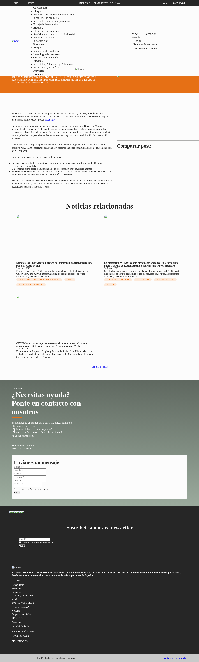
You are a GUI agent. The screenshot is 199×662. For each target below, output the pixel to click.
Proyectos (38, 70)
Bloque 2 (38, 27)
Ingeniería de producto (46, 17)
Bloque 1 (38, 11)
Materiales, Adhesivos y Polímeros (53, 64)
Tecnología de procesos (46, 54)
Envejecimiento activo (45, 24)
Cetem (15, 3)
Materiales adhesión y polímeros (51, 21)
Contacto (180, 3)
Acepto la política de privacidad (32, 489)
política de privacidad (42, 542)
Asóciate (137, 37)
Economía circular (43, 37)
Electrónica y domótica (46, 31)
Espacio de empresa (145, 44)
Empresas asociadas (145, 48)
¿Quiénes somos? (20, 607)
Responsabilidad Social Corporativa (53, 14)
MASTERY (51, 119)
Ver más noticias (100, 366)
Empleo (31, 3)
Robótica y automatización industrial (54, 34)
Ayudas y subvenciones (23, 595)
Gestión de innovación (46, 57)
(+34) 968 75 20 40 (21, 448)
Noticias (38, 74)
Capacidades (40, 7)
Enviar (17, 493)
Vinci (135, 34)
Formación (150, 34)
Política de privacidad (175, 658)
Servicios (38, 44)
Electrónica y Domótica (46, 67)
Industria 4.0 (40, 40)
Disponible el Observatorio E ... (99, 3)
